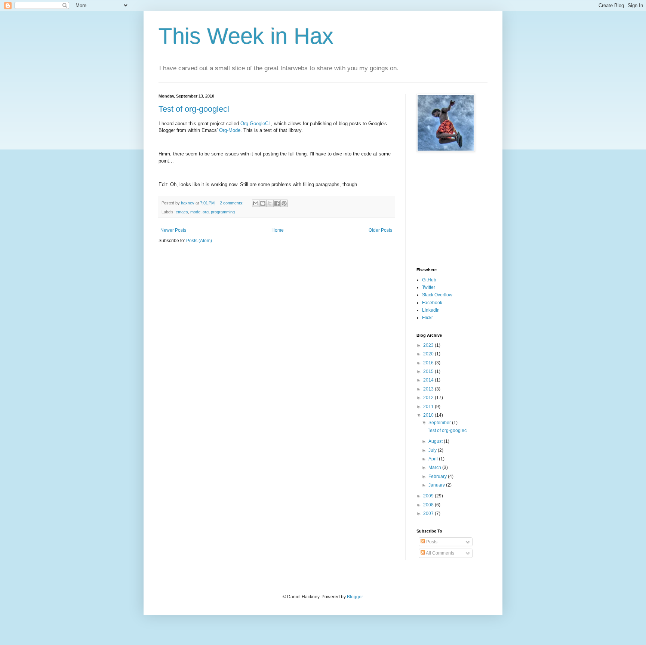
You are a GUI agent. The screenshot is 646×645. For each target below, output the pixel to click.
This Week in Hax (246, 36)
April (433, 459)
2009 (429, 496)
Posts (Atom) (199, 240)
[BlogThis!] (263, 203)
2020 (429, 354)
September (440, 422)
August (436, 441)
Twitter (428, 287)
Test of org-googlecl (194, 109)
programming (223, 212)
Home (277, 230)
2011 (429, 406)
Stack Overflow (437, 294)
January (437, 485)
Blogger (355, 596)
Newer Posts (173, 230)
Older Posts (380, 230)
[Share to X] (270, 203)
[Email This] (255, 203)
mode (195, 212)
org (206, 212)
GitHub (429, 280)
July (433, 450)
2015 (429, 371)
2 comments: (232, 203)
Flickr (427, 317)
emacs (182, 212)
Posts (431, 541)
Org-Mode (229, 130)
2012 (429, 397)
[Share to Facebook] (277, 203)
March (435, 467)
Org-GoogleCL (255, 123)
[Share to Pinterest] (284, 203)
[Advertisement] (438, 209)
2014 (429, 380)
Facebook (432, 302)
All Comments (439, 553)
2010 (429, 415)
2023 (429, 345)
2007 (429, 513)
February (438, 476)
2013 (429, 389)
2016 (429, 362)
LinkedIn (431, 310)
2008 (429, 504)
